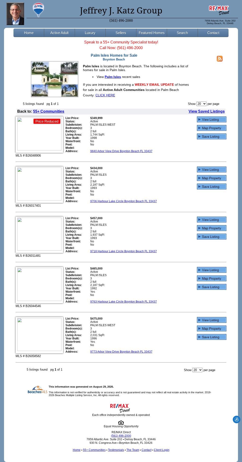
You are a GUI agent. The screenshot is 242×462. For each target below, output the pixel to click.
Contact (213, 33)
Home (29, 33)
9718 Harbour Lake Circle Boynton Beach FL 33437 (123, 251)
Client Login (161, 450)
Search (182, 33)
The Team (132, 450)
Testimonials (116, 450)
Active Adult (59, 33)
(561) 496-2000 (121, 20)
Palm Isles (113, 77)
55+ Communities (48, 111)
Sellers (121, 33)
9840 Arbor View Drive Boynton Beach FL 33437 (121, 151)
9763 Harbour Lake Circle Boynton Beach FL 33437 (123, 301)
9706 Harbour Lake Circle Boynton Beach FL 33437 (123, 201)
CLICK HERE (105, 95)
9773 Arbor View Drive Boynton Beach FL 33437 (121, 351)
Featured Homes (152, 33)
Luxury (90, 33)
